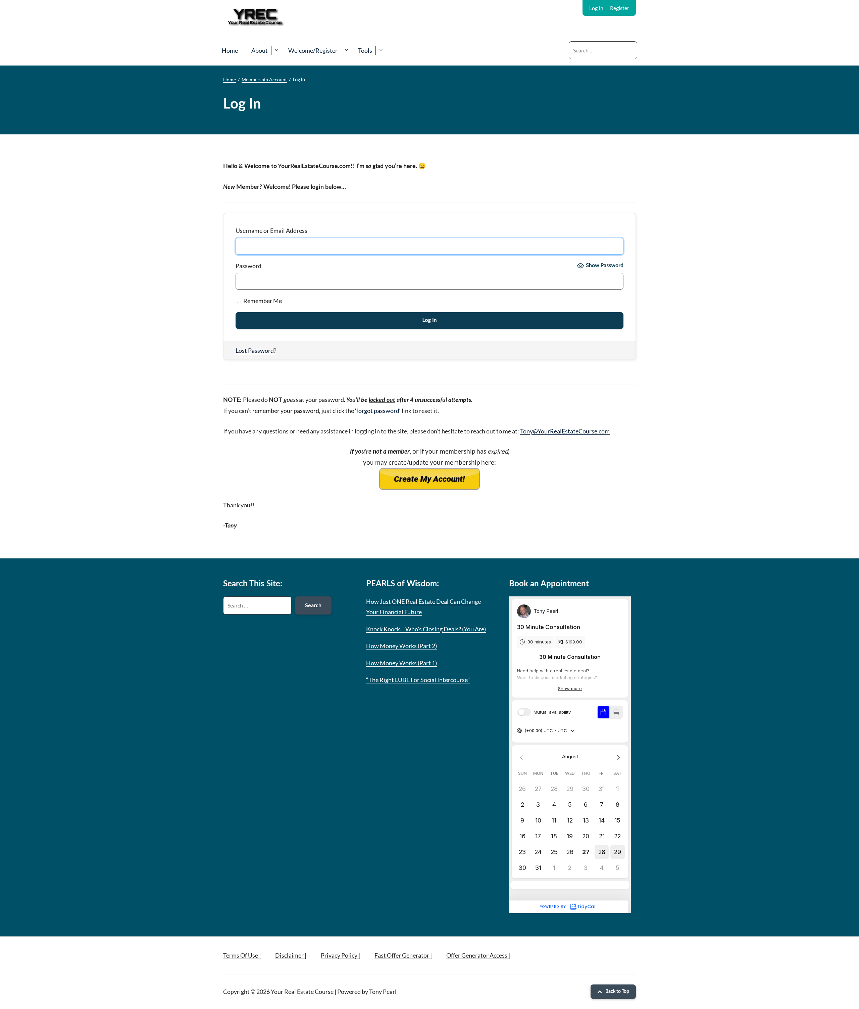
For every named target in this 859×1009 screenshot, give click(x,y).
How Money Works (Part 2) (401, 645)
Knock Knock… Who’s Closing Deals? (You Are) (426, 629)
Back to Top (617, 991)
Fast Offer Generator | (403, 955)
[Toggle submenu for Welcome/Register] (346, 50)
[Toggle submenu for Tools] (380, 50)
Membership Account (264, 79)
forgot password (377, 410)
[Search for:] (603, 50)
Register (619, 8)
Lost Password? (256, 350)
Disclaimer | (290, 955)
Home (230, 50)
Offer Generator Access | (478, 955)
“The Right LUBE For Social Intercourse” (418, 679)
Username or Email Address (271, 230)
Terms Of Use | (242, 955)
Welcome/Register (313, 50)
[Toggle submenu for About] (276, 50)
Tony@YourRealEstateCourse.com (565, 431)
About (259, 50)
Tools (365, 50)
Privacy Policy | (340, 955)
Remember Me (262, 300)
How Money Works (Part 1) (401, 663)
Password (248, 265)
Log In (596, 8)
